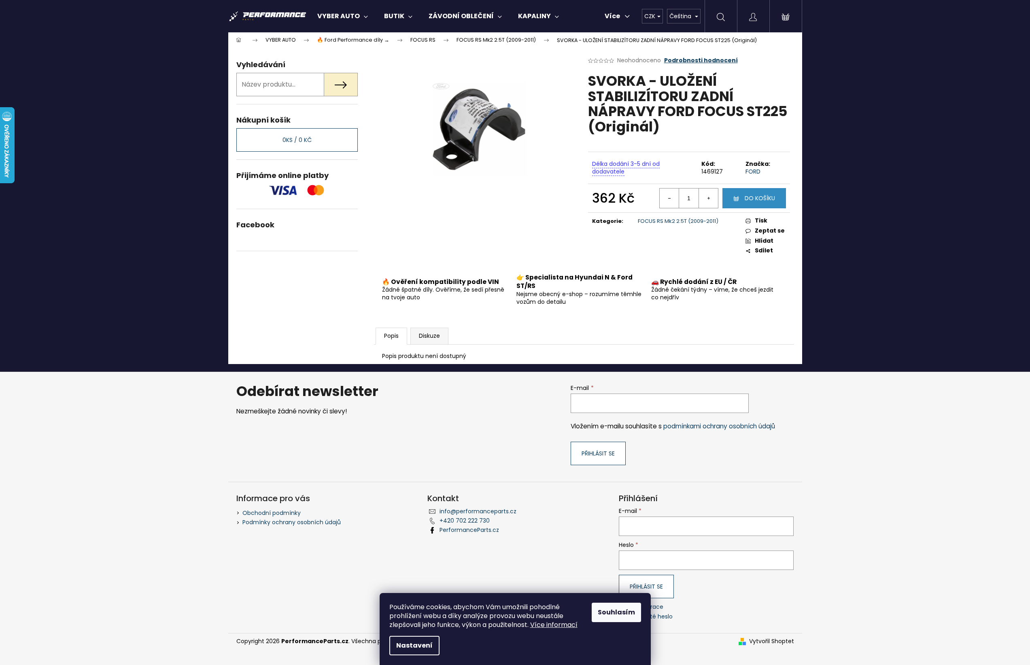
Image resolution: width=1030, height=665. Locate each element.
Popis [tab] (391, 336)
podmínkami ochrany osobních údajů (719, 426)
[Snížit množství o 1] (669, 198)
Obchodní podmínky (271, 513)
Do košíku (760, 198)
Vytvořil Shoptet (771, 641)
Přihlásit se (598, 453)
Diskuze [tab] (429, 336)
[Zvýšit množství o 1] (708, 198)
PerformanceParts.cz (469, 530)
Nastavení (414, 645)
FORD (752, 171)
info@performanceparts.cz (478, 511)
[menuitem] (342, 16)
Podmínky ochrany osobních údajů (291, 522)
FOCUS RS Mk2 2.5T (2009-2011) (678, 221)
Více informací (554, 624)
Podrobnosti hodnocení (701, 60)
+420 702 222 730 (465, 521)
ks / (297, 140)
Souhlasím (616, 612)
